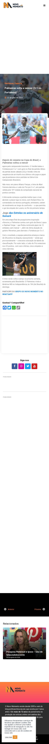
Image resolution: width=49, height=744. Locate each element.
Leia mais (8, 737)
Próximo (38, 609)
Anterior (10, 609)
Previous (6, 645)
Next (42, 645)
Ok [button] (15, 737)
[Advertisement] (24, 46)
